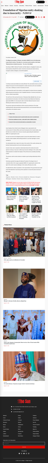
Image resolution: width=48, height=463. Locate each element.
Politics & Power (28, 5)
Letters (4, 433)
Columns (11, 5)
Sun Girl (34, 422)
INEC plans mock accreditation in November (14, 260)
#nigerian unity (27, 178)
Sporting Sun (20, 431)
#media (18, 178)
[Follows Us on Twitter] (39, 17)
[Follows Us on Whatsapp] (41, 17)
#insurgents (37, 177)
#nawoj (22, 178)
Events (19, 415)
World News (20, 436)
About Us (35, 429)
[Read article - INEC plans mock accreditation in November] (24, 241)
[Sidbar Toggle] (1, 2)
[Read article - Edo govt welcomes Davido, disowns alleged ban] (24, 283)
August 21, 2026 (6, 345)
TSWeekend (20, 424)
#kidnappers (8, 178)
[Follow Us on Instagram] (28, 453)
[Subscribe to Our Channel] (24, 453)
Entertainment (41, 5)
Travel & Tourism (36, 424)
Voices (19, 426)
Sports (4, 424)
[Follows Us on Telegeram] (44, 17)
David (22, 17)
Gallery (4, 431)
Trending (34, 426)
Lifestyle (20, 420)
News (4, 426)
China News (21, 5)
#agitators (8, 177)
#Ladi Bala (14, 178)
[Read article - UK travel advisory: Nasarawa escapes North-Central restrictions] (24, 366)
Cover (4, 417)
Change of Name (36, 436)
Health (19, 417)
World (19, 429)
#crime (16, 177)
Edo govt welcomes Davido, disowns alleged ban (15, 301)
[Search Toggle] (46, 1)
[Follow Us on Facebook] (19, 453)
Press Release (36, 420)
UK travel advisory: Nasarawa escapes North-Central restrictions (19, 383)
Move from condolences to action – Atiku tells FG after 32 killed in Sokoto (23, 119)
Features (34, 415)
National (6, 5)
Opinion (35, 5)
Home (2, 5)
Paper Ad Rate (36, 433)
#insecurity (32, 177)
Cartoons (35, 417)
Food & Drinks (6, 429)
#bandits (13, 177)
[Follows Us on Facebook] (36, 17)
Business (16, 5)
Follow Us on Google (30, 17)
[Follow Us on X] (21, 453)
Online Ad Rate (36, 431)
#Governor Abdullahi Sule (24, 177)
